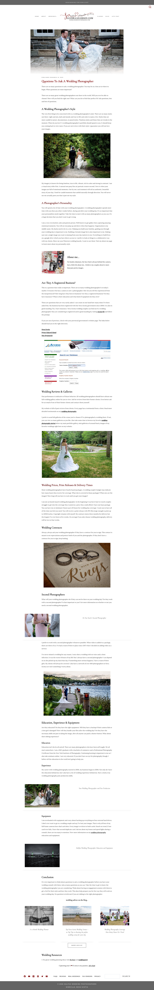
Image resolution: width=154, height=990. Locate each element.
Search (126, 976)
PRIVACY (97, 976)
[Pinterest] (38, 976)
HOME (37, 16)
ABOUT (43, 16)
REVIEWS (62, 976)
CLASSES (100, 16)
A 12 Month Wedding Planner (39, 929)
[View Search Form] (150, 7)
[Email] (47, 976)
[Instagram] (33, 976)
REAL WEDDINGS (74, 976)
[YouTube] (29, 976)
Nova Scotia (46, 330)
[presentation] (42, 625)
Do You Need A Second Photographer (94, 618)
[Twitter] (42, 976)
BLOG (107, 16)
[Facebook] (25, 976)
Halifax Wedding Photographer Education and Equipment (94, 848)
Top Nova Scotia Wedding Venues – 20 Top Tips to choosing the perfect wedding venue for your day (77, 932)
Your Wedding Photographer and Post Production (94, 788)
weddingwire (83, 960)
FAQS (55, 976)
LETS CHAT (115, 16)
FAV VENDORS (87, 976)
